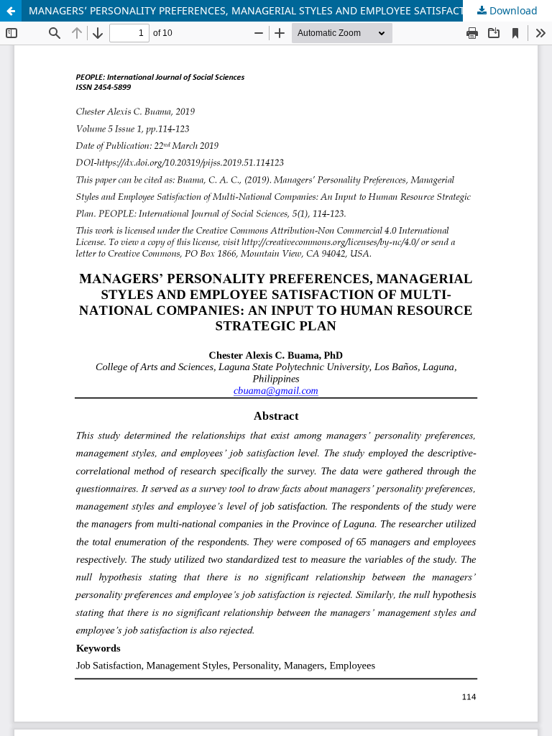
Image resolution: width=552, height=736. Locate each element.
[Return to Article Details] (11, 11)
